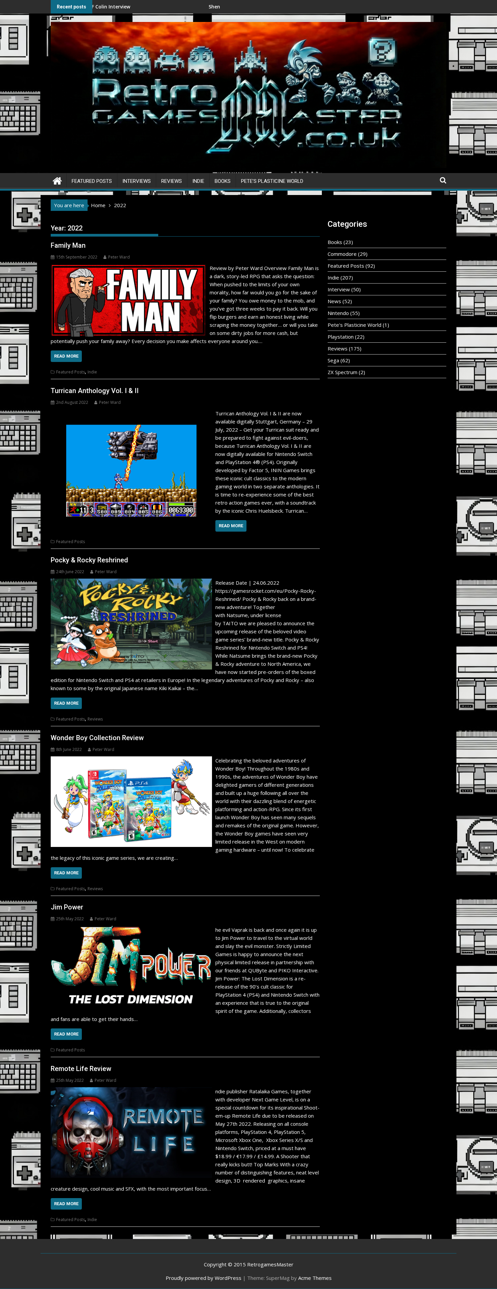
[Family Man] (128, 268)
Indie (198, 181)
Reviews (171, 181)
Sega (333, 360)
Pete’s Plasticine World (272, 181)
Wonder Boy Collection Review (97, 738)
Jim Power (67, 907)
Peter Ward (119, 257)
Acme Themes (315, 1277)
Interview (339, 289)
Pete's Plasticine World (354, 324)
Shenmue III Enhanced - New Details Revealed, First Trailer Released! (207, 6)
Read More (66, 356)
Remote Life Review (81, 1069)
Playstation (341, 336)
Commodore (342, 253)
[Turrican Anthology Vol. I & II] (131, 413)
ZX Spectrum (342, 372)
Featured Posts (92, 181)
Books (223, 181)
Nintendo (338, 313)
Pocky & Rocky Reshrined (89, 560)
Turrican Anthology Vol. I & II (95, 391)
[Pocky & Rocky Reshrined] (131, 582)
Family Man (68, 245)
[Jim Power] (131, 929)
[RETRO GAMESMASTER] (57, 180)
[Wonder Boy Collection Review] (131, 760)
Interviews (136, 181)
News (334, 301)
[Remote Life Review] (131, 1091)
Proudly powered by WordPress (203, 1277)
